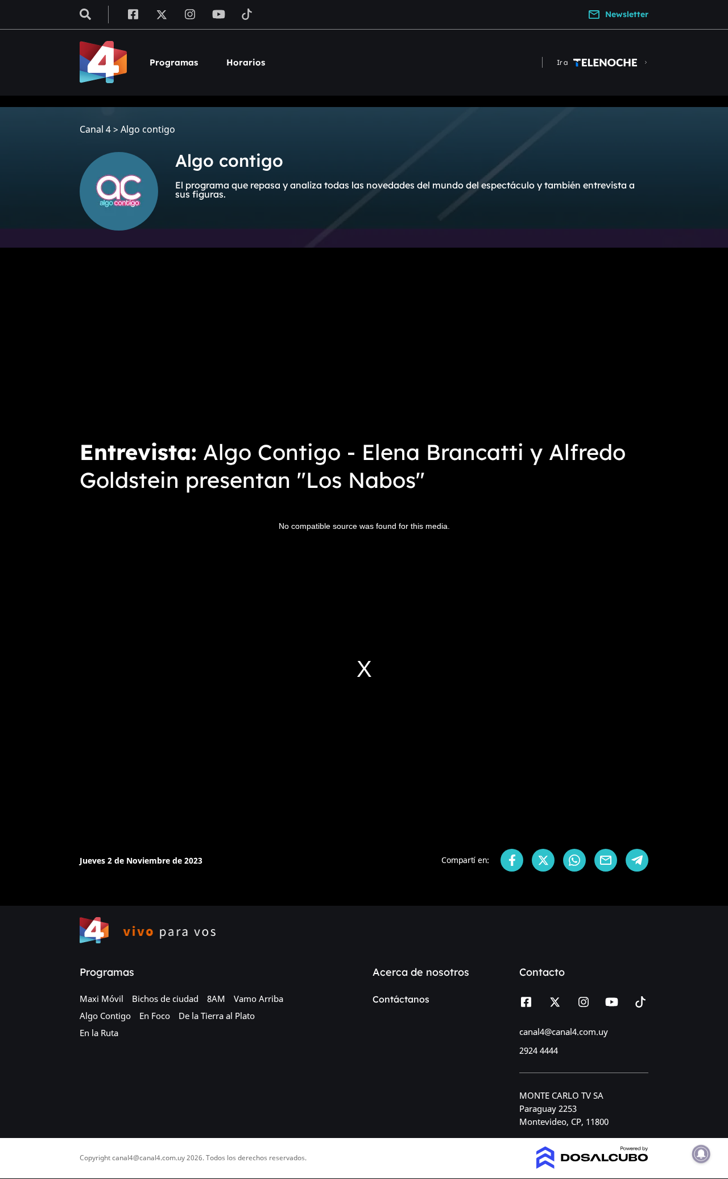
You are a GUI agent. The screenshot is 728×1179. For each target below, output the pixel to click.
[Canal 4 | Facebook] (133, 13)
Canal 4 (95, 129)
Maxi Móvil (101, 998)
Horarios (245, 62)
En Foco (154, 1015)
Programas (174, 62)
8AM (216, 998)
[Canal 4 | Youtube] (219, 13)
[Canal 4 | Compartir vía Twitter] (543, 860)
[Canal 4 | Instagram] (190, 13)
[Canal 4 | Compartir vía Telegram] (637, 860)
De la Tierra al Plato (217, 1015)
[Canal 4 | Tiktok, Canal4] (247, 13)
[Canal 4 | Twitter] (161, 13)
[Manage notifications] (701, 1154)
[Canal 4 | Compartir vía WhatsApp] (574, 860)
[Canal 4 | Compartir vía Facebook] (511, 860)
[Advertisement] (364, 341)
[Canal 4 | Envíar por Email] (605, 860)
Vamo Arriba (258, 998)
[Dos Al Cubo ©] (592, 1165)
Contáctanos (401, 999)
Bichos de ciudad (165, 998)
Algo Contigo (105, 1015)
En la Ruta (99, 1032)
